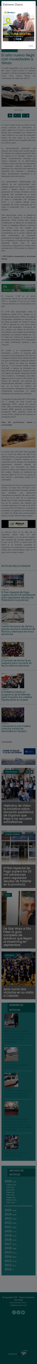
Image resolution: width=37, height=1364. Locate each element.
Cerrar (31, 46)
